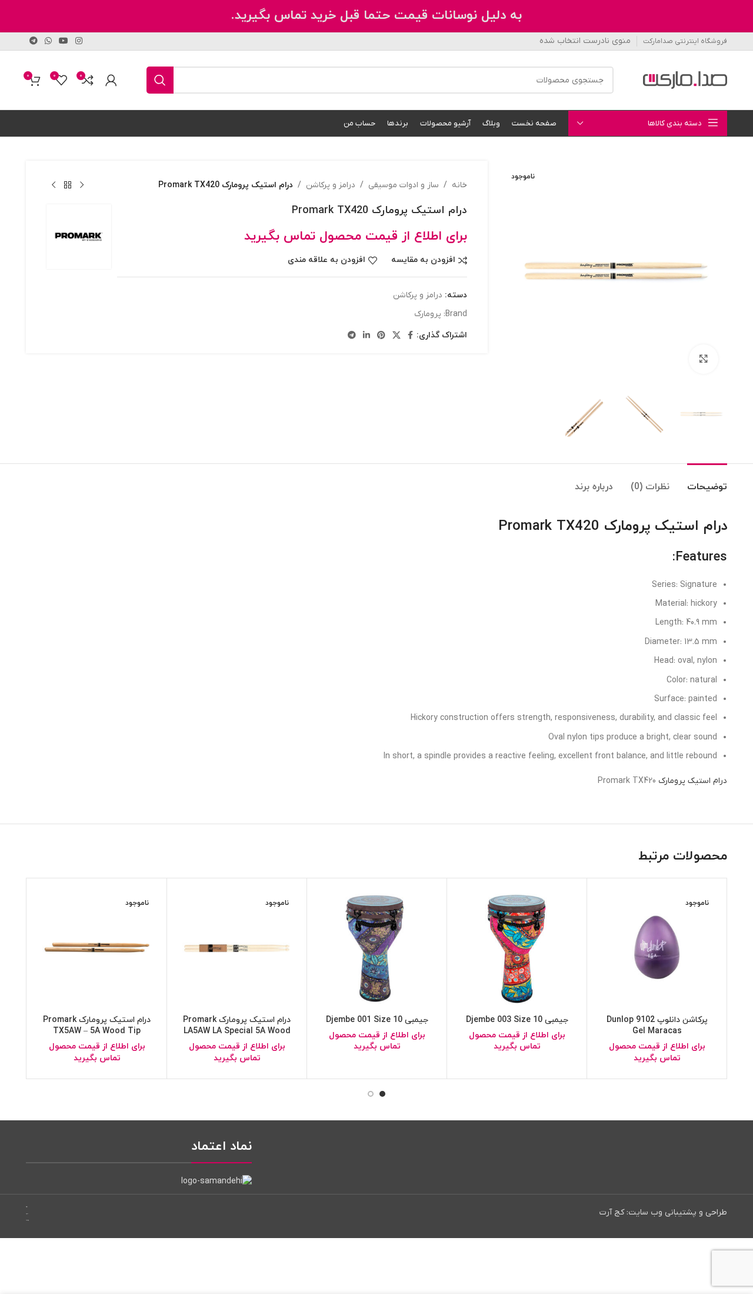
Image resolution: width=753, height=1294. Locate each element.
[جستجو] (160, 80)
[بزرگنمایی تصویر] (703, 359)
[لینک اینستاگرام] (79, 41)
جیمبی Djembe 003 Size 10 (517, 1020)
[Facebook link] (410, 335)
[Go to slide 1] (382, 1094)
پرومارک (427, 314)
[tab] (707, 481)
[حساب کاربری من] (111, 80)
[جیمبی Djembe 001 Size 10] (377, 948)
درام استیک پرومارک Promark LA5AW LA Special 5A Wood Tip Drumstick (237, 1031)
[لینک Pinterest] (381, 335)
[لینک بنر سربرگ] (376, 16)
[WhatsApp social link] (48, 41)
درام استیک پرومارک (692, 781)
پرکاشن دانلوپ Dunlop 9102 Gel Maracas (657, 1025)
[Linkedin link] (366, 335)
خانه (459, 185)
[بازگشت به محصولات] (68, 185)
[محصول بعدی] (53, 185)
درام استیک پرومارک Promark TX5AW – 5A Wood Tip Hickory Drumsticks (97, 1031)
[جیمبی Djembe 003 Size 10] (517, 948)
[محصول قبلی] (82, 185)
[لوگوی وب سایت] (685, 79)
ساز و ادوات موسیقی (403, 185)
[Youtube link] (63, 41)
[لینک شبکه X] (396, 335)
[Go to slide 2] (371, 1094)
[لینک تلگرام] (33, 41)
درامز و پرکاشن (330, 185)
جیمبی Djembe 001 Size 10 (377, 1020)
